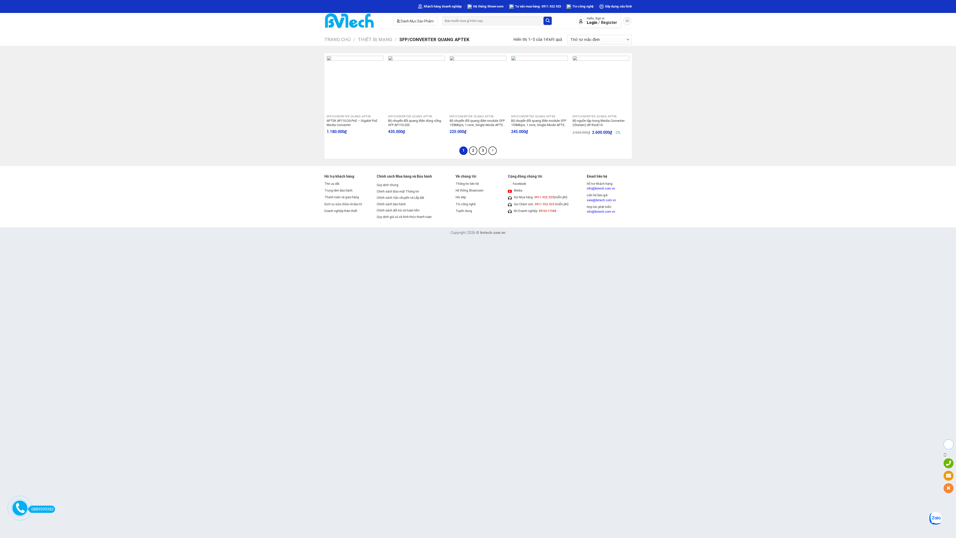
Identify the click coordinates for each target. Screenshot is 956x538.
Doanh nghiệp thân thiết (340, 211)
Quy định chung (387, 185)
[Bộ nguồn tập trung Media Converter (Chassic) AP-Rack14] (601, 84)
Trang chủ (337, 39)
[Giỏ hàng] (627, 21)
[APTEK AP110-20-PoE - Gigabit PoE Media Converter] (355, 84)
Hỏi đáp (461, 197)
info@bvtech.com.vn (601, 188)
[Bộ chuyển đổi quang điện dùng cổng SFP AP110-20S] (416, 84)
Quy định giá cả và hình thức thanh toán (404, 217)
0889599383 (42, 509)
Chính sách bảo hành (391, 204)
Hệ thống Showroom (488, 6)
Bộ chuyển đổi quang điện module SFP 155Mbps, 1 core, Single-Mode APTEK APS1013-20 (477, 123)
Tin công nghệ (583, 6)
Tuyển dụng (464, 211)
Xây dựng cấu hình (618, 6)
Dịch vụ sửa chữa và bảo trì (343, 204)
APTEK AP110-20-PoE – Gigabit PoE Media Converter (352, 123)
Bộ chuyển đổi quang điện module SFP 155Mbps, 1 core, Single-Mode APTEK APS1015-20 (538, 123)
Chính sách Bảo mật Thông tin (398, 191)
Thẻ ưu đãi (331, 184)
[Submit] (547, 21)
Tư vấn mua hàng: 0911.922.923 (538, 6)
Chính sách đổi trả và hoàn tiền (398, 210)
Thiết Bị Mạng (375, 39)
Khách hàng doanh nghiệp (443, 6)
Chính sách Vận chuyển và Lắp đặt (400, 198)
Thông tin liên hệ (467, 184)
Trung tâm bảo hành (338, 190)
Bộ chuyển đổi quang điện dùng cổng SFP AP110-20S (414, 123)
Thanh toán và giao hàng (341, 197)
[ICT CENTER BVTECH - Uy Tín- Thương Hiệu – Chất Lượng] (355, 20)
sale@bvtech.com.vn (601, 200)
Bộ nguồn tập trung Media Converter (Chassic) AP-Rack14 (599, 123)
